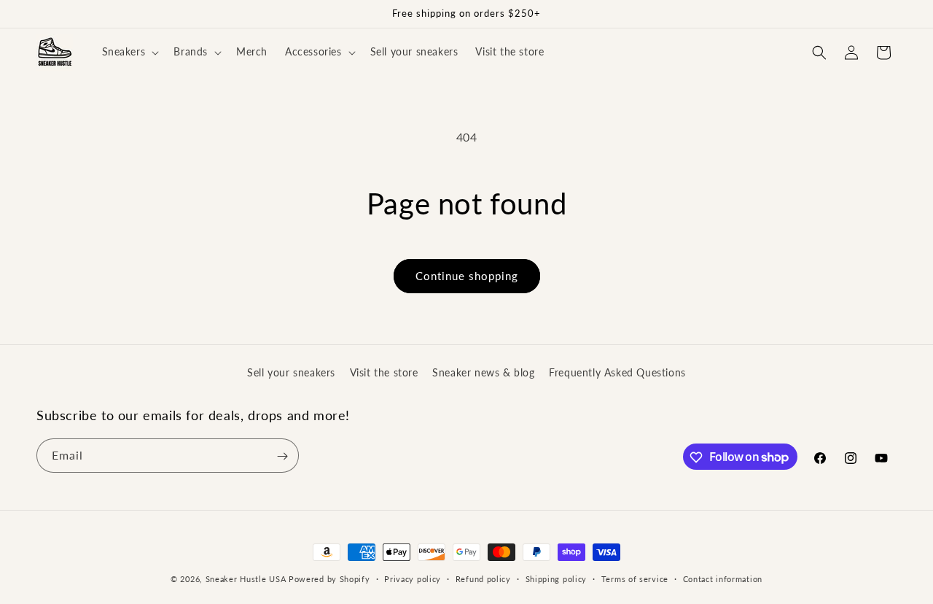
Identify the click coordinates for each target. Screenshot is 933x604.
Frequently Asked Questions (617, 372)
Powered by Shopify (329, 579)
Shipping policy (556, 578)
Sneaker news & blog (483, 372)
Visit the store (384, 372)
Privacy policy (412, 578)
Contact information (722, 578)
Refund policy (483, 578)
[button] (129, 51)
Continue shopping (466, 275)
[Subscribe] (282, 456)
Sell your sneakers (291, 372)
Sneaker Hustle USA (246, 579)
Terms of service (634, 578)
